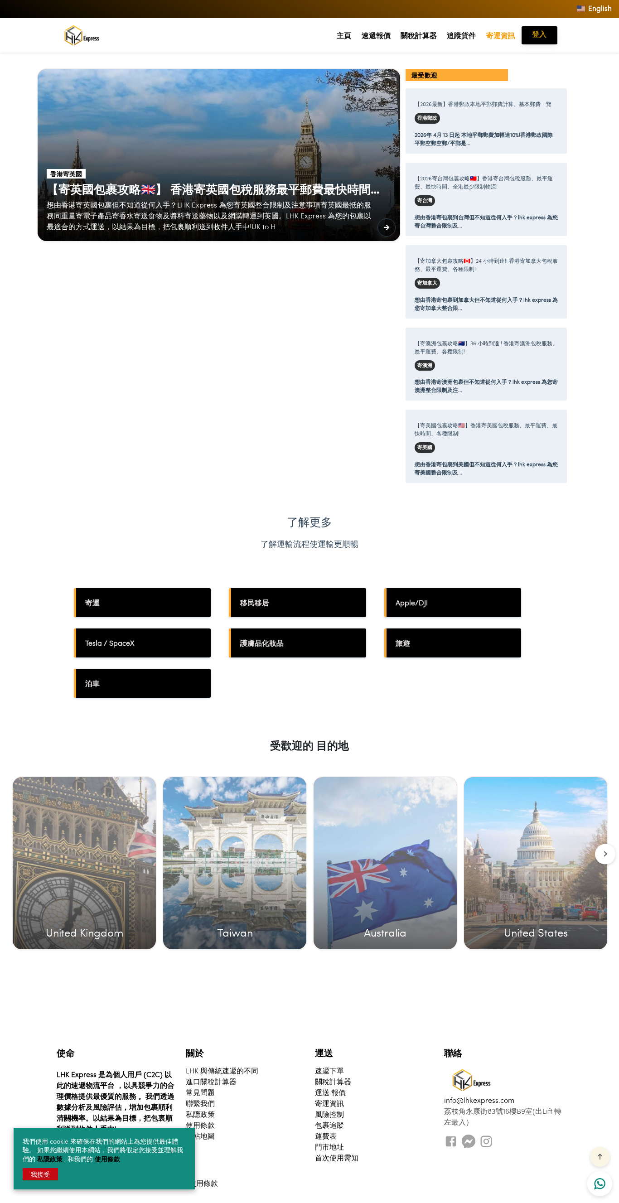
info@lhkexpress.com (479, 1100)
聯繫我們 (200, 1103)
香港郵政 (427, 117)
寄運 (92, 602)
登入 (539, 34)
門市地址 (329, 1146)
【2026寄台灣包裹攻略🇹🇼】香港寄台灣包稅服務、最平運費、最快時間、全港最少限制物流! (484, 182)
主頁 (344, 35)
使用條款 (107, 1158)
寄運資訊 (500, 35)
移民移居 (254, 602)
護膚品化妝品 (262, 643)
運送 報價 (330, 1092)
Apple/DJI (412, 602)
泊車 (92, 683)
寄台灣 (424, 200)
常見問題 (200, 1092)
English (599, 8)
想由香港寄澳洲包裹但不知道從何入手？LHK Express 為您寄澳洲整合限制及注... (486, 385)
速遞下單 (329, 1070)
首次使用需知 (336, 1157)
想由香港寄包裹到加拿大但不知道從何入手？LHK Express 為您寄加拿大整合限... (486, 303)
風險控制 (329, 1114)
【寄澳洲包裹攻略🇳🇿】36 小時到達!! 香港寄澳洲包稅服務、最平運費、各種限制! (486, 347)
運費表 (326, 1136)
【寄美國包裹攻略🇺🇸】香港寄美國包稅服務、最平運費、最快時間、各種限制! (486, 429)
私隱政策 (50, 1158)
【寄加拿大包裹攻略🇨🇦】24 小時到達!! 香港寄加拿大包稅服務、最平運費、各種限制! (486, 264)
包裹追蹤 (329, 1125)
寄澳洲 (424, 365)
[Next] (605, 854)
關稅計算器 (419, 35)
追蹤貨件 (461, 35)
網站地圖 (200, 1136)
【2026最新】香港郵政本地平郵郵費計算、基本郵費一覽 (483, 104)
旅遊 (403, 643)
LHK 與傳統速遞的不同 (222, 1070)
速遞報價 (376, 35)
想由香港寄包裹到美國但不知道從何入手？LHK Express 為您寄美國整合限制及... (486, 468)
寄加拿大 (427, 282)
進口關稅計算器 (211, 1081)
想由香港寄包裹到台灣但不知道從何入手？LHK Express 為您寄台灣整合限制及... (486, 221)
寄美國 (424, 447)
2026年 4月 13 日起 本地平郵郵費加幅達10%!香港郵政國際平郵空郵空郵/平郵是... (484, 138)
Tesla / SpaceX (109, 643)
